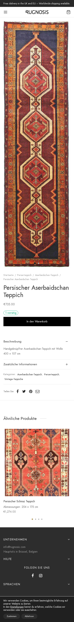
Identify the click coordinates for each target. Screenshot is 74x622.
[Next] (67, 461)
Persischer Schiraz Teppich (19, 501)
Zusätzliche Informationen (20, 364)
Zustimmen (12, 616)
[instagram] (40, 575)
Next (63, 144)
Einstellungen (17, 606)
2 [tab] (35, 519)
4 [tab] (41, 519)
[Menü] (5, 12)
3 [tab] (38, 519)
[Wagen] (68, 12)
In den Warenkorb (37, 321)
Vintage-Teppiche (13, 379)
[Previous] (7, 461)
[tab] (37, 341)
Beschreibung (12, 341)
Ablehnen (29, 616)
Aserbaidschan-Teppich (46, 275)
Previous (10, 144)
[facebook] (33, 575)
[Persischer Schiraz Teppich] (37, 462)
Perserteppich (24, 275)
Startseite (8, 275)
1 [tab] (32, 519)
